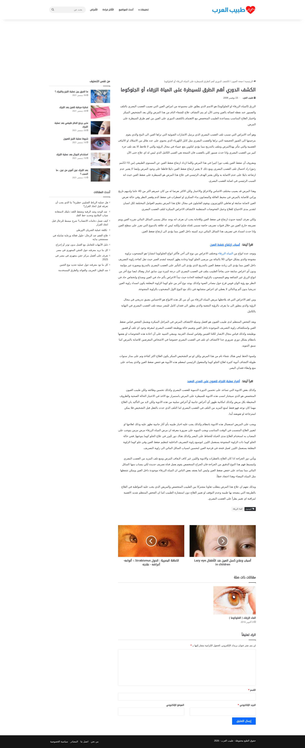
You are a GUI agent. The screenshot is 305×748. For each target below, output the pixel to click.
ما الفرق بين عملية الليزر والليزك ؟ (71, 91)
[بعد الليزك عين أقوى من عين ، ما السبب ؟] (100, 175)
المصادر (74, 741)
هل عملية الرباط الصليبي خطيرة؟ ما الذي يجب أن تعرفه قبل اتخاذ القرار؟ (81, 204)
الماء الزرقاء (237, 509)
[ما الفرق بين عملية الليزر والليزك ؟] (100, 96)
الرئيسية (249, 81)
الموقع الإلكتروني (175, 705)
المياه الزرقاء (225, 253)
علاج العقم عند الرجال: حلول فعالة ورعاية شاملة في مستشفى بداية (80, 237)
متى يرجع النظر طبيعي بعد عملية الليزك (71, 125)
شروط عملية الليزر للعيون (75, 139)
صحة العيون (237, 81)
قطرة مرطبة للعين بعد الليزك (73, 107)
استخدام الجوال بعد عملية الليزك (72, 154)
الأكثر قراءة (108, 9)
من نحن (94, 741)
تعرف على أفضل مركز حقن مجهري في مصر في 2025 (81, 257)
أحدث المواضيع (126, 9)
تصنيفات (144, 9)
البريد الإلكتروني (247, 705)
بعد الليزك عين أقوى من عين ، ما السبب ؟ (72, 172)
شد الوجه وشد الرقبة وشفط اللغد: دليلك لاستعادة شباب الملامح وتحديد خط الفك (81, 213)
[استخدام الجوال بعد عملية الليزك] (100, 159)
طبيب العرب (248, 98)
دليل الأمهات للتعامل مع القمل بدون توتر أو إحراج (82, 245)
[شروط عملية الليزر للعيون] (100, 143)
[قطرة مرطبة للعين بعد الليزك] (100, 112)
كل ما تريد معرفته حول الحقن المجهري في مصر (82, 250)
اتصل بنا (84, 741)
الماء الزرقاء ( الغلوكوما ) (242, 618)
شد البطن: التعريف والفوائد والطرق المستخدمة (83, 270)
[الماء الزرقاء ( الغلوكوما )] (234, 600)
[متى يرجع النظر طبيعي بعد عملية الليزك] (100, 127)
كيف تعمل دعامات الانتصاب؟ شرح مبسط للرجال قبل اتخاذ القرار (80, 223)
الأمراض (94, 9)
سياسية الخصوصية (59, 741)
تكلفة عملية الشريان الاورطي (92, 230)
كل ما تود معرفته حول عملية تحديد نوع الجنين (84, 265)
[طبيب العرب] (234, 10)
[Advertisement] (152, 49)
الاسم (252, 690)
